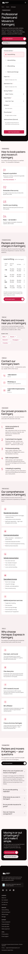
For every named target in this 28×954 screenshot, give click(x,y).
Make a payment (6, 929)
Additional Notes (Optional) (11, 119)
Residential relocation (11, 513)
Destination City (8, 83)
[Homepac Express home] (5, 3)
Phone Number (8, 112)
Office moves (5, 914)
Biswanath (5, 340)
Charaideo (5, 343)
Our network (5, 900)
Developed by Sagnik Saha (7, 950)
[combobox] (14, 80)
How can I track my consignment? (9, 813)
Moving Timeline (8, 91)
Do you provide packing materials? (10, 790)
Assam (7, 7)
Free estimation (5, 924)
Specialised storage (10, 579)
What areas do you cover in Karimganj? (11, 798)
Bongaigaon (16, 340)
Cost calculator (5, 926)
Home (3, 7)
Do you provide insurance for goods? (12, 805)
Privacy (3, 947)
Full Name (7, 105)
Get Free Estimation (14, 132)
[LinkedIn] (13, 890)
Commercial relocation (11, 535)
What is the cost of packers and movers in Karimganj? (13, 772)
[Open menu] (25, 2)
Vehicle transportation (11, 558)
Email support (5, 936)
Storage (4, 916)
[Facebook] (3, 890)
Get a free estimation (8, 179)
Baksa (4, 336)
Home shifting (5, 910)
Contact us (4, 904)
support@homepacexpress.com (13, 947)
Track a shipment (6, 922)
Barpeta (12, 336)
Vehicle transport (6, 912)
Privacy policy (5, 934)
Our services (5, 902)
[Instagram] (6, 890)
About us (4, 897)
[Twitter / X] (10, 890)
